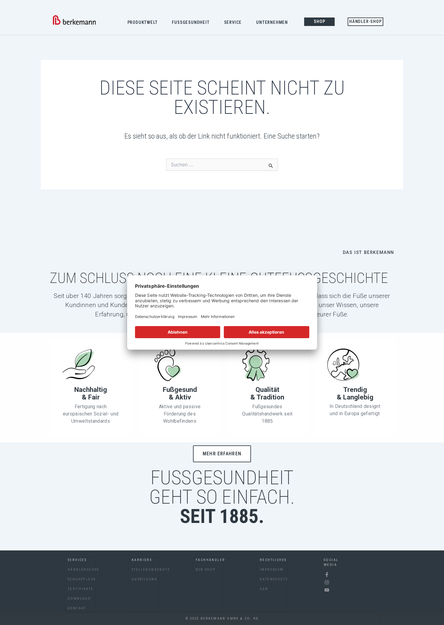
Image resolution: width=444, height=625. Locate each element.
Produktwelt (142, 22)
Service (233, 22)
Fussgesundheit (190, 22)
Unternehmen (272, 22)
